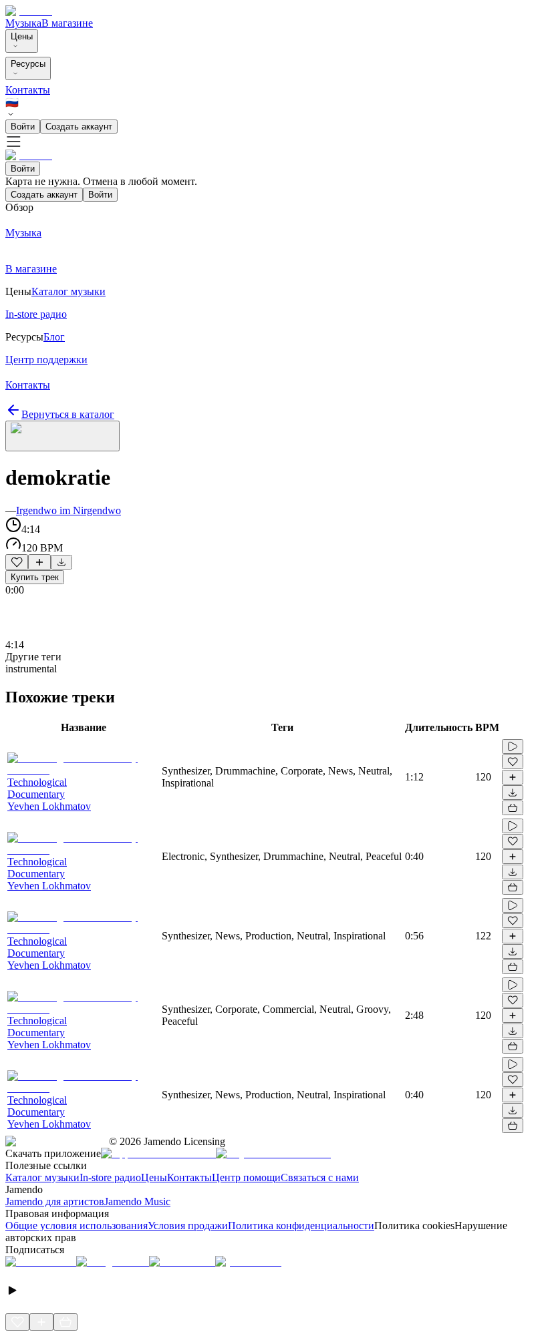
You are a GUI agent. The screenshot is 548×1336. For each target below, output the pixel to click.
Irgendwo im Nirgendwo (68, 510)
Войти (23, 127)
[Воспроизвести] (512, 746)
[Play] (62, 436)
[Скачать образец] (61, 562)
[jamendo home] (28, 11)
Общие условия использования (76, 1225)
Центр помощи (246, 1177)
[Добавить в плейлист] (39, 562)
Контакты (27, 89)
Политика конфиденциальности (301, 1225)
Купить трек (35, 577)
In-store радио (110, 1177)
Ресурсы (28, 64)
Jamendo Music (137, 1201)
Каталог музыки (42, 1177)
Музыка (23, 23)
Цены (22, 36)
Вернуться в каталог (67, 414)
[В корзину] (512, 808)
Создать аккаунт (78, 127)
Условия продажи (188, 1225)
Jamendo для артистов (54, 1201)
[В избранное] (16, 562)
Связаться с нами (320, 1177)
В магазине (67, 23)
